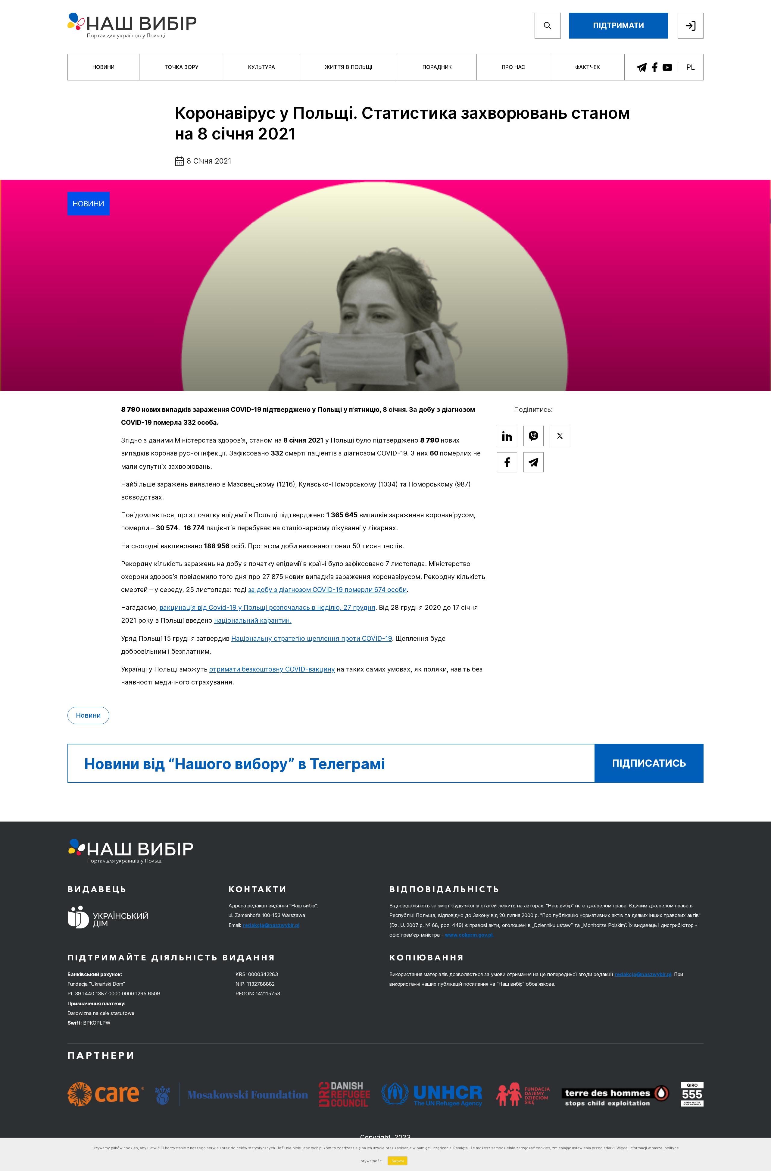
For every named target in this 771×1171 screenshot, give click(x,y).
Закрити (398, 1160)
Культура (261, 67)
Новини (103, 67)
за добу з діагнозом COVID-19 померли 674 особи (327, 589)
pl (690, 67)
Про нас (513, 67)
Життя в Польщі (348, 67)
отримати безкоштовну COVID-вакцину (272, 669)
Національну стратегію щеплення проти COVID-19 (311, 638)
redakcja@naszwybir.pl (271, 925)
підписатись (649, 763)
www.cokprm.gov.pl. (469, 935)
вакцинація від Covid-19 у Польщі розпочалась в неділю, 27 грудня (267, 607)
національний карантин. (253, 620)
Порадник (437, 67)
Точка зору (181, 67)
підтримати (618, 25)
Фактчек (587, 67)
